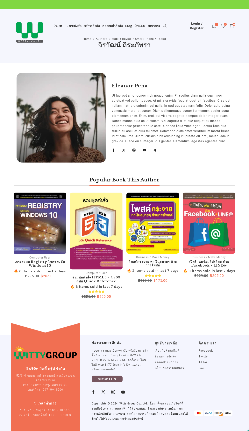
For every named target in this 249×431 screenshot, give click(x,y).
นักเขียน (139, 25)
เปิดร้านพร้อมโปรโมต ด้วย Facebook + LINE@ (209, 263)
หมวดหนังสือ (73, 25)
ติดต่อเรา (154, 25)
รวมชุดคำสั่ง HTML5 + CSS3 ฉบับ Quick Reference (96, 279)
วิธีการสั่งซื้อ (92, 25)
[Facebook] (113, 150)
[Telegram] (154, 150)
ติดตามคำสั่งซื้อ (112, 25)
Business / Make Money (152, 257)
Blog (128, 25)
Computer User (40, 257)
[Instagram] (134, 150)
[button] (107, 379)
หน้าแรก (57, 25)
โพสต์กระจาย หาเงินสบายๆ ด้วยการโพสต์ (153, 263)
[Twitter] (123, 150)
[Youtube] (144, 150)
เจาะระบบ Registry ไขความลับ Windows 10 (40, 263)
